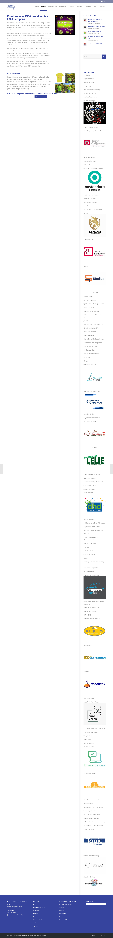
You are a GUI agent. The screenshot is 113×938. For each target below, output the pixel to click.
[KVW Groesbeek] (11, 6)
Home (35, 904)
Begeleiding (62, 913)
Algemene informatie (39, 907)
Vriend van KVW (37, 920)
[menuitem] (37, 6)
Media (35, 923)
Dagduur (61, 917)
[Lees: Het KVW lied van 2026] (85, 32)
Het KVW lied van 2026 (94, 31)
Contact (35, 926)
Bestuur (35, 913)
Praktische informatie (65, 920)
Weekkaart (62, 907)
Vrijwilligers (36, 910)
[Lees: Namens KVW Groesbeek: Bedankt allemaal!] (85, 20)
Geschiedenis (63, 923)
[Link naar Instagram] (104, 1)
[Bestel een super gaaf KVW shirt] (1, 469)
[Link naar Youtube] (101, 1)
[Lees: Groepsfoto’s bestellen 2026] (85, 27)
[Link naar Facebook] (99, 1)
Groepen (61, 910)
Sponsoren (36, 917)
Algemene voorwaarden (65, 904)
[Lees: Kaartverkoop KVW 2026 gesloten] (85, 44)
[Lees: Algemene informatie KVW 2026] (85, 37)
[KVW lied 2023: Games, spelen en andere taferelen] (111, 469)
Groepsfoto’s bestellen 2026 (96, 26)
